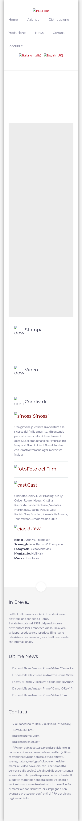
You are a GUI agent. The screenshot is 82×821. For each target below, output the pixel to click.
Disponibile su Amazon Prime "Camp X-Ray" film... (45, 688)
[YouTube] (22, 5)
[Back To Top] (41, 587)
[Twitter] (16, 5)
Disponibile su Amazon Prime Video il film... (40, 695)
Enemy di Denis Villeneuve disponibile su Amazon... (45, 681)
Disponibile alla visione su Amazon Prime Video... (44, 675)
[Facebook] (11, 5)
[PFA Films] (41, 10)
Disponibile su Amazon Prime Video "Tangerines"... (45, 668)
